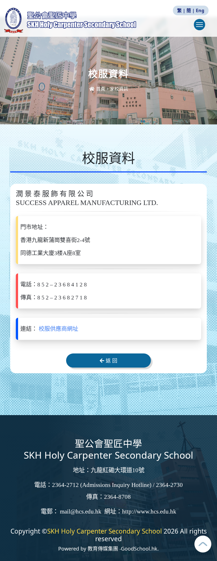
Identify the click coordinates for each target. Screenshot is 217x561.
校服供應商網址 (58, 329)
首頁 (100, 89)
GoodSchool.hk (139, 548)
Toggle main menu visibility (199, 24)
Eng (200, 10)
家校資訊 (119, 89)
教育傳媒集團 (103, 548)
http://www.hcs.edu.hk (149, 511)
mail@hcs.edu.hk (80, 511)
